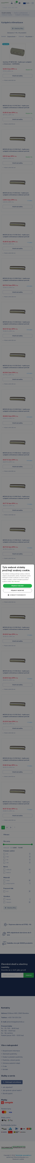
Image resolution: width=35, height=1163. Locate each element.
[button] (17, 595)
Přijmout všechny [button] (17, 586)
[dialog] (17, 581)
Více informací (16, 581)
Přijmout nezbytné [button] (17, 590)
